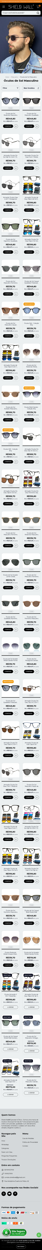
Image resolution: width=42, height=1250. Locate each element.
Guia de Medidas (28, 1138)
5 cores (10, 108)
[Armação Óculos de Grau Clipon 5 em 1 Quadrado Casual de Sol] (16, 378)
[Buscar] (38, 13)
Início (7, 77)
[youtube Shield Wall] (9, 1193)
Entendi (21, 1246)
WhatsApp (5, 1144)
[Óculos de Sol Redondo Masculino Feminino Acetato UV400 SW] (37, 546)
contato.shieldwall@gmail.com (14, 1177)
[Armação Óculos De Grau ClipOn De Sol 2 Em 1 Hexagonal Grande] (16, 504)
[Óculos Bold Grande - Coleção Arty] (37, 420)
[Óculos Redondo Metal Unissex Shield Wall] (16, 965)
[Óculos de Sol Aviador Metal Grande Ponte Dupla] (37, 965)
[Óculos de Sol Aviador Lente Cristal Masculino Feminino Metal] (16, 587)
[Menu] (3, 7)
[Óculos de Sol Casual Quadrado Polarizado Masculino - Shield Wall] (37, 294)
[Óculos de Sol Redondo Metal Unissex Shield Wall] (37, 378)
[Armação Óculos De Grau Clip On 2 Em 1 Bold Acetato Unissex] (37, 713)
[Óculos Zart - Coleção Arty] (37, 336)
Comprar (8, 126)
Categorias (5, 1148)
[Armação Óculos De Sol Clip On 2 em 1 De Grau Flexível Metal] (16, 168)
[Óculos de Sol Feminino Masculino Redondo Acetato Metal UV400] (37, 629)
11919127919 (8, 1174)
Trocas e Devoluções (8, 1160)
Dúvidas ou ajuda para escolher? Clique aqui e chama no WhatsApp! (21, 1)
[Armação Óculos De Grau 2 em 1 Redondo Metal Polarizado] (16, 797)
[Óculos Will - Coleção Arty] (16, 462)
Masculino (14, 77)
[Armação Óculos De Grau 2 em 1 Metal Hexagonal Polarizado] (37, 168)
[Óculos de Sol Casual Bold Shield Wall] (37, 923)
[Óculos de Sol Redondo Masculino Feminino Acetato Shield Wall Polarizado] (16, 126)
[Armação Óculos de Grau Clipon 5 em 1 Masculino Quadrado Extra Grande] (16, 839)
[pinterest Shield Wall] (15, 1193)
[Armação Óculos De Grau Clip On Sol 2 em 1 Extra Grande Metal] (37, 462)
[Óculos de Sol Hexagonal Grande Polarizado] (37, 671)
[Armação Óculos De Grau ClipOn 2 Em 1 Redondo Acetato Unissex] (16, 755)
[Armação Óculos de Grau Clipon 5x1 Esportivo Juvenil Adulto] (37, 755)
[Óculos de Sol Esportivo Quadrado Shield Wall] (16, 252)
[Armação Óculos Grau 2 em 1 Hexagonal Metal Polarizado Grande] (16, 210)
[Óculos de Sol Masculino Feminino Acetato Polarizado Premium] (37, 587)
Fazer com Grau (6, 1152)
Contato (25, 1146)
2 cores (10, 150)
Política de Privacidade (30, 1142)
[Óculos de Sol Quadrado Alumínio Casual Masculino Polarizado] (16, 629)
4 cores (10, 275)
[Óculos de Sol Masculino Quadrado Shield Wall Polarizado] (37, 126)
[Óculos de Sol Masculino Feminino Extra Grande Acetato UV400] (16, 294)
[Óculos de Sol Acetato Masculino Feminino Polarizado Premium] (16, 420)
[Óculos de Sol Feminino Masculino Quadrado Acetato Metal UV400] (16, 923)
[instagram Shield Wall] (3, 1193)
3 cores (31, 108)
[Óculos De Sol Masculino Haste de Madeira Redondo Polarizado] (37, 797)
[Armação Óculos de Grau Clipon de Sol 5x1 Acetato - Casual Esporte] (37, 210)
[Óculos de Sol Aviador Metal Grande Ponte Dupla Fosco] (16, 671)
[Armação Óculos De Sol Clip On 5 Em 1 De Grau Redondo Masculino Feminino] (37, 839)
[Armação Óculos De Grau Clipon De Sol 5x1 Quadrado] (37, 252)
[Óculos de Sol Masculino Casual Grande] (16, 336)
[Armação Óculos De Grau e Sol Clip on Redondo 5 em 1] (37, 881)
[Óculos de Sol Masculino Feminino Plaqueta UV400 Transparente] (16, 546)
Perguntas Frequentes (9, 1156)
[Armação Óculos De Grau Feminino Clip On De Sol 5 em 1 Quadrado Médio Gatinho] (37, 504)
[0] (38, 7)
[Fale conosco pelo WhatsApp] (39, 1235)
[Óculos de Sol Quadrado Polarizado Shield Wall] (16, 713)
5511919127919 (9, 1170)
